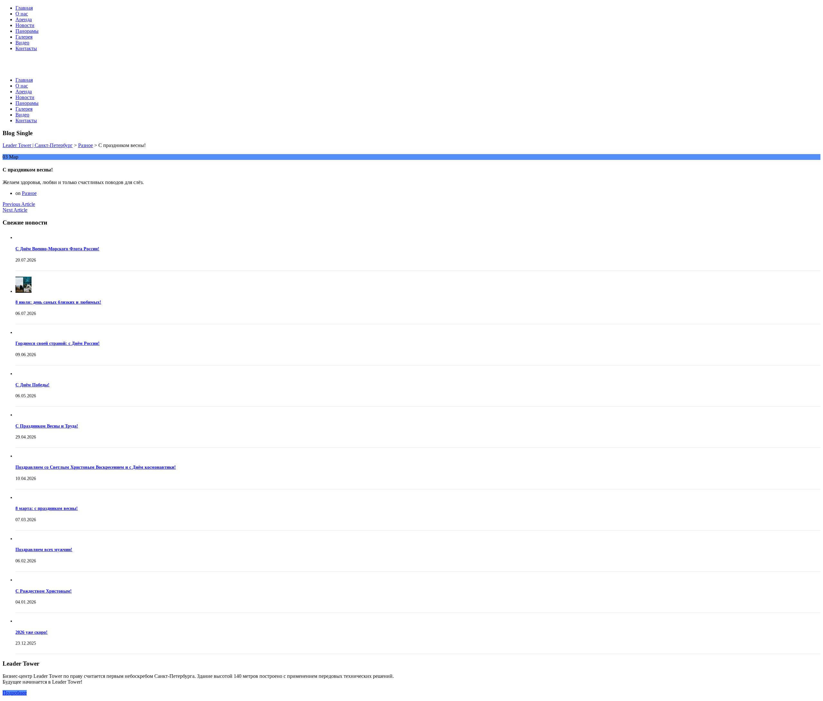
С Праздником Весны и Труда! (46, 426)
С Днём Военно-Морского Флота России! (57, 248)
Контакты (26, 48)
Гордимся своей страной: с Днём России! (57, 343)
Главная (24, 8)
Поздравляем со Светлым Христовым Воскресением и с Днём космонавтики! (95, 467)
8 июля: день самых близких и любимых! (58, 302)
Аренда (23, 19)
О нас (21, 13)
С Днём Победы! (32, 385)
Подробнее (15, 693)
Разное (29, 193)
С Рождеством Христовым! (43, 591)
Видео (22, 42)
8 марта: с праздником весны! (46, 508)
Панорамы (27, 31)
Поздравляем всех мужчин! (43, 549)
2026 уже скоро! (31, 632)
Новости (24, 25)
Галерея (23, 37)
